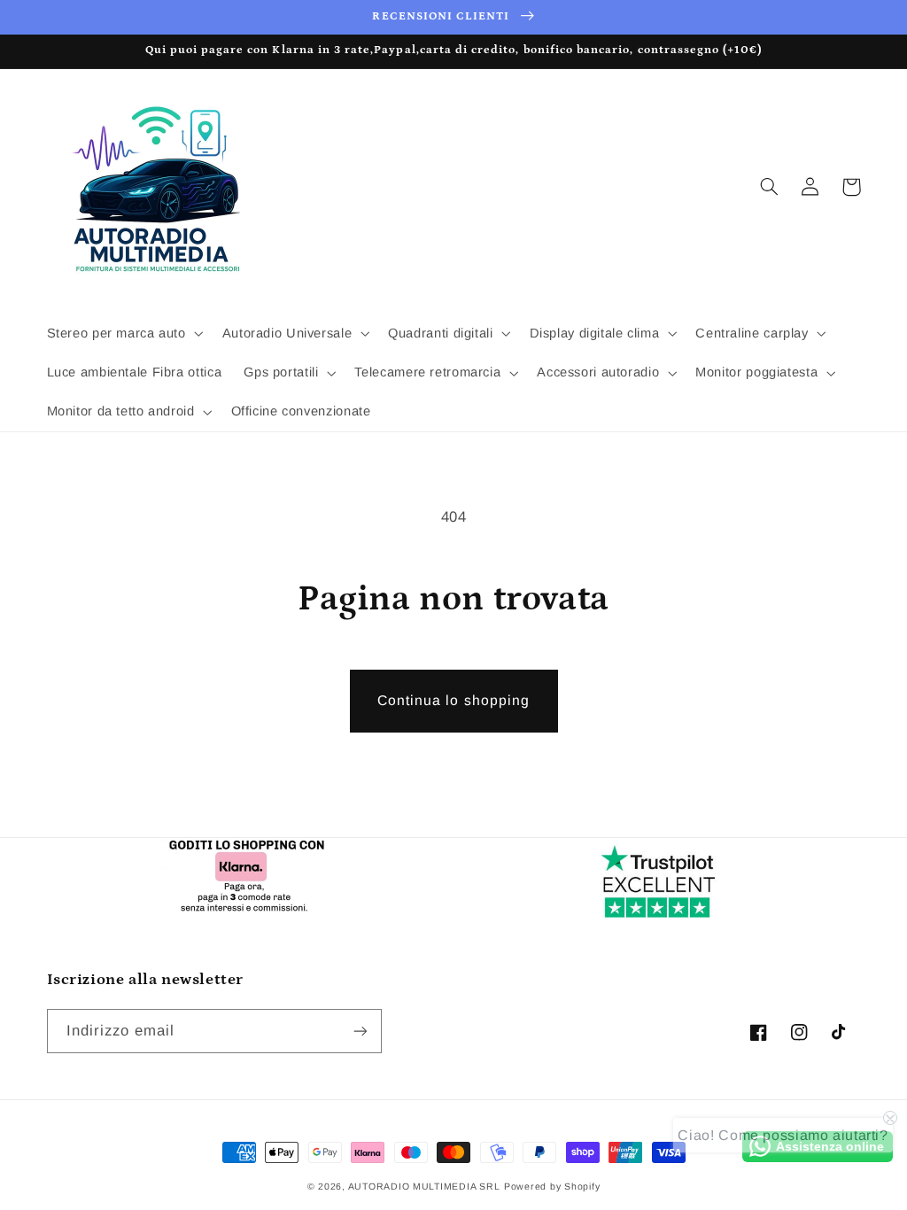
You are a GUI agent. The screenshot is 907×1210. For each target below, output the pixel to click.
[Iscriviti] (359, 1030)
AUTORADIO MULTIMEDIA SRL (424, 1186)
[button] (123, 333)
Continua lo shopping (453, 700)
